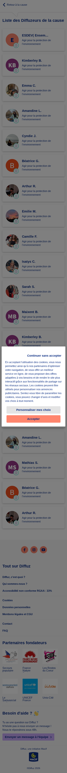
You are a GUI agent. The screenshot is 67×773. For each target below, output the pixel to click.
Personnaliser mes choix (33, 410)
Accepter (33, 419)
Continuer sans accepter (44, 355)
